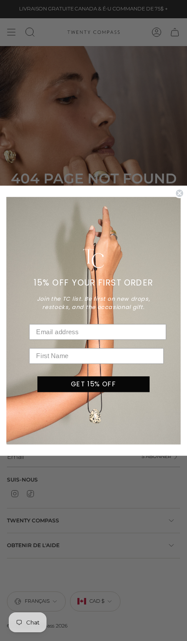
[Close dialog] (179, 193)
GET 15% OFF (93, 384)
